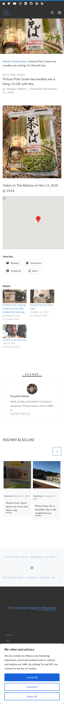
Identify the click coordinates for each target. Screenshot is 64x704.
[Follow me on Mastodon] (9, 3)
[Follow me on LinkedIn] (25, 3)
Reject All (32, 696)
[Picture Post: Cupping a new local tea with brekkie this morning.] (15, 296)
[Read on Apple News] (4, 3)
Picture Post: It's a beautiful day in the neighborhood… (46, 509)
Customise (32, 686)
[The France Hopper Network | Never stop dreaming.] (7, 12)
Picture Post (19, 61)
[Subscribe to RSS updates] (42, 3)
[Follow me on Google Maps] (36, 3)
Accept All (32, 677)
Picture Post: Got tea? (14, 339)
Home (6, 61)
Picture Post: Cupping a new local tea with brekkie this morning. (14, 308)
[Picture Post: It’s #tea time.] (42, 296)
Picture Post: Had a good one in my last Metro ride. (17, 506)
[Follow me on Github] (31, 3)
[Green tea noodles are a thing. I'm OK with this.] (32, 141)
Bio (7, 640)
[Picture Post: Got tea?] (15, 331)
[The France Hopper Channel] (14, 3)
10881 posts (20, 414)
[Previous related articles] (47, 451)
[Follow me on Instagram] (20, 3)
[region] (32, 674)
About (9, 635)
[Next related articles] (57, 451)
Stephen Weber (16, 89)
